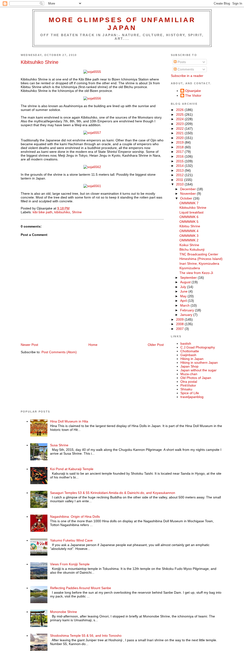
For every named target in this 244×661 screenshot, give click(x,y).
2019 (180, 142)
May (184, 296)
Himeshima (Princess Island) (201, 259)
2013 (180, 170)
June (184, 291)
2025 (180, 114)
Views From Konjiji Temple (70, 564)
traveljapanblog (191, 397)
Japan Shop (189, 366)
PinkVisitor (188, 385)
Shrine (77, 212)
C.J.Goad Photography (197, 347)
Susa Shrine (59, 445)
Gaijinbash (188, 355)
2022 (180, 128)
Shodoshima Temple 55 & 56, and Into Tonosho (86, 635)
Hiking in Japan (191, 359)
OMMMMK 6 (188, 217)
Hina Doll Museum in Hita (69, 421)
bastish (185, 343)
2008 (180, 324)
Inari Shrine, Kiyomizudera (199, 263)
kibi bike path (42, 212)
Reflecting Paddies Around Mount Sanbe (80, 588)
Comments (185, 69)
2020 (180, 138)
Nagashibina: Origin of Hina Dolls (75, 516)
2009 (180, 319)
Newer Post (29, 345)
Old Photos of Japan (195, 378)
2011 (180, 180)
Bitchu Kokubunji (191, 249)
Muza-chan (188, 374)
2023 (180, 124)
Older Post (156, 345)
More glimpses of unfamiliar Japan (122, 23)
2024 (180, 119)
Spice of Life (189, 393)
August (186, 282)
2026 (180, 110)
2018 (180, 147)
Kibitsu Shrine (189, 226)
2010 (180, 184)
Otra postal (188, 381)
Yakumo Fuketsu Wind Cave (71, 540)
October (186, 198)
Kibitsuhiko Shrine (39, 62)
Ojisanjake (193, 91)
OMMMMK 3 (188, 236)
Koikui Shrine (189, 245)
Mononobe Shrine (63, 612)
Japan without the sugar (198, 370)
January (186, 315)
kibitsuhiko (62, 212)
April (184, 301)
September (189, 277)
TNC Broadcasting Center (198, 254)
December (188, 189)
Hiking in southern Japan (199, 362)
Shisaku (186, 389)
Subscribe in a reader (187, 76)
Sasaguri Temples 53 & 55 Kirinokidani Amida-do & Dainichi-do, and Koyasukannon (112, 493)
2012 (180, 175)
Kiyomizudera (189, 268)
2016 (180, 156)
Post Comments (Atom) (59, 352)
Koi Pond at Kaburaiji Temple (71, 469)
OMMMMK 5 (188, 222)
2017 (180, 152)
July (183, 287)
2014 (180, 166)
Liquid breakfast (191, 212)
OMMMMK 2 (188, 240)
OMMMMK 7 (188, 203)
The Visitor (193, 95)
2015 (180, 161)
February (187, 310)
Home (92, 345)
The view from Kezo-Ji (196, 273)
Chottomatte (189, 351)
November (188, 193)
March (185, 305)
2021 (180, 133)
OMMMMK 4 (188, 231)
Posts (181, 62)
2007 (180, 329)
